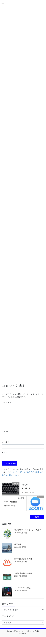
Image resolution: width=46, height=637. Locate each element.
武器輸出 (17, 544)
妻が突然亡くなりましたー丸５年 (27, 530)
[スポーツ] (35, 503)
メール (6, 442)
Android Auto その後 (22, 588)
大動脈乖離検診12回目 (23, 573)
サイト (4, 452)
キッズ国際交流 (10, 502)
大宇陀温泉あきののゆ (23, 559)
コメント (6, 402)
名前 (5, 432)
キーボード (26, 488)
